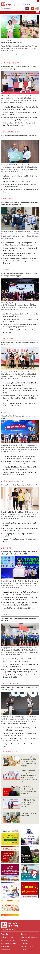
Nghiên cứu (8, 199)
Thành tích (7, 548)
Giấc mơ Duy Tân (10, 752)
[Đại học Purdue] (30, 854)
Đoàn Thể (7, 615)
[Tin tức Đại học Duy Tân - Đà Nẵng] (15, 4)
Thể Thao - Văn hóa (11, 684)
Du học (6, 270)
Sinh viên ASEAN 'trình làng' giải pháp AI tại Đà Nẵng (18, 417)
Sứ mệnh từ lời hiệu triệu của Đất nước (28, 814)
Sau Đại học (8, 339)
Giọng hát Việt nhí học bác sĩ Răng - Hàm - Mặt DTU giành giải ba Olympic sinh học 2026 (19, 553)
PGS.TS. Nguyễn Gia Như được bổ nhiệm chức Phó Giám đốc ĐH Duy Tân (28, 803)
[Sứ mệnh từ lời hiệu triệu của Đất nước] (11, 817)
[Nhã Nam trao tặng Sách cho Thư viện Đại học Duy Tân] (20, 151)
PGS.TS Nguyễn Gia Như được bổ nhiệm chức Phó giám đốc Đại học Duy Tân (28, 790)
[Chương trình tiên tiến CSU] (10, 837)
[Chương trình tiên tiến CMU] (10, 854)
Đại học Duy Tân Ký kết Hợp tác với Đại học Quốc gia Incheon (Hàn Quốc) (18, 68)
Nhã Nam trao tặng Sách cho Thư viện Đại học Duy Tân (19, 137)
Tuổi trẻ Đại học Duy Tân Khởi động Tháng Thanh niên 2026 (19, 620)
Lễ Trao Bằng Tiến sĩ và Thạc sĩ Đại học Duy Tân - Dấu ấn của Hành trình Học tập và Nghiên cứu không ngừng (20, 390)
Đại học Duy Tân (11, 929)
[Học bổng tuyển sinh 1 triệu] (30, 890)
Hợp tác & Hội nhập (11, 63)
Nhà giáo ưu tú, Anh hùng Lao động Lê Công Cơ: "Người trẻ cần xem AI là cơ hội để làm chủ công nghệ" (28, 761)
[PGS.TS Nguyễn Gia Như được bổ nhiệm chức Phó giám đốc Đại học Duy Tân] (11, 791)
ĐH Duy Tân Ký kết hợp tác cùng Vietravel (17, 181)
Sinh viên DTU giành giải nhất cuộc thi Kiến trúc (18, 608)
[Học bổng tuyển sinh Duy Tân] (10, 908)
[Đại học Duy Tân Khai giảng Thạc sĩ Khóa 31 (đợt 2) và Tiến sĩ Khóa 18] (20, 358)
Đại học (6, 412)
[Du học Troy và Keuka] (10, 872)
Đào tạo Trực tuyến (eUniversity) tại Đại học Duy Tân (19, 485)
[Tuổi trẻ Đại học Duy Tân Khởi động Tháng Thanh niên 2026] (20, 634)
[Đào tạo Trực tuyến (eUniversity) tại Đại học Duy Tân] (20, 498)
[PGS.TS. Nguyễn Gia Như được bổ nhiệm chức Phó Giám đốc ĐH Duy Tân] (11, 804)
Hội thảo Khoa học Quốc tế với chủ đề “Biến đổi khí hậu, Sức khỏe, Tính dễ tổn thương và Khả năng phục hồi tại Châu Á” (20, 261)
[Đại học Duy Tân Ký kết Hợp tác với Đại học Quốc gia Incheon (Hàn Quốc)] (20, 82)
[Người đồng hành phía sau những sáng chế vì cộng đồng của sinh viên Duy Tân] (20, 218)
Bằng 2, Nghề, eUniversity (14, 481)
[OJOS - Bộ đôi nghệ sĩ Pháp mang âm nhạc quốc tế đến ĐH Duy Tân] (20, 703)
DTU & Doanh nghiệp (11, 132)
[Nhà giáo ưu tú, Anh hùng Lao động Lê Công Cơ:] (11, 761)
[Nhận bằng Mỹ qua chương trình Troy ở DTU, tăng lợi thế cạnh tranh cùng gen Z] (20, 289)
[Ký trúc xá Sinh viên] (10, 890)
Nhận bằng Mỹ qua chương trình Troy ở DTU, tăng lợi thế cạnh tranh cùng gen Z (19, 275)
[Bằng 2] (30, 872)
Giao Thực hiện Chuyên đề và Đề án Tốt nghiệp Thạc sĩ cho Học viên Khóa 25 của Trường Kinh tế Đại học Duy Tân (20, 398)
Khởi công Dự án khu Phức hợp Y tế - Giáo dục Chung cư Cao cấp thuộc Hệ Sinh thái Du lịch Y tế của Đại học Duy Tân (28, 776)
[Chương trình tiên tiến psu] (30, 837)
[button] (17, 55)
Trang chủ (4, 934)
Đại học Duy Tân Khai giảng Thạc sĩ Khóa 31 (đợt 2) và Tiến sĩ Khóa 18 (19, 344)
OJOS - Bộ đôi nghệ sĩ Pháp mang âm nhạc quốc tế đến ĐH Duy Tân (19, 689)
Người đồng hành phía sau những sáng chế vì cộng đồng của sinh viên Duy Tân (19, 203)
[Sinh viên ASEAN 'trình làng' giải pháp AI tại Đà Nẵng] (20, 431)
